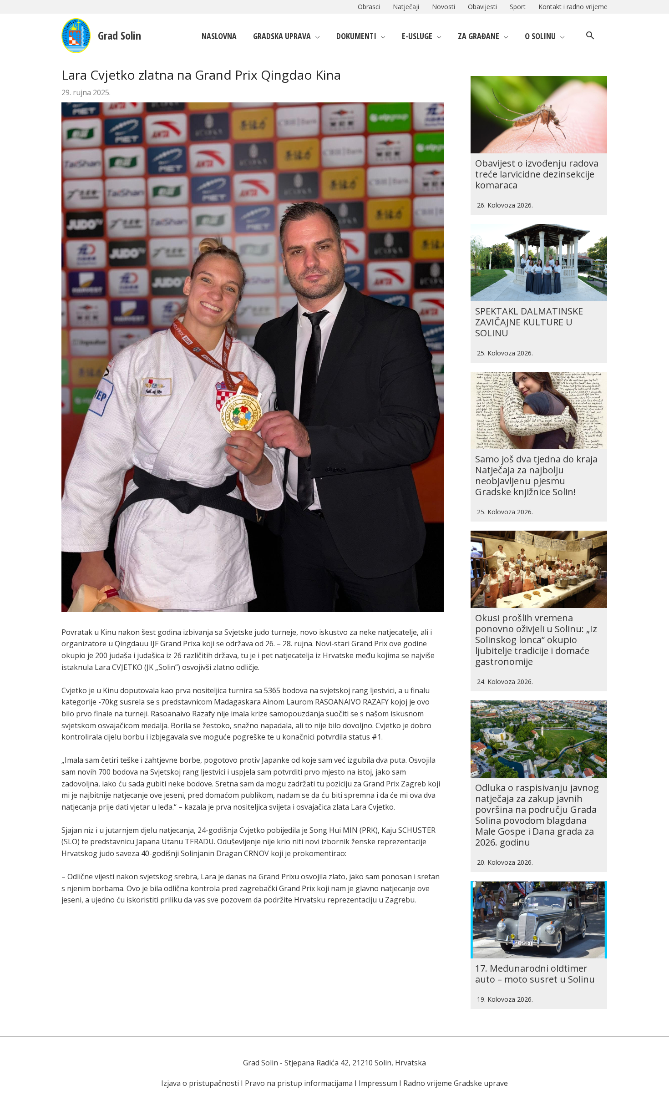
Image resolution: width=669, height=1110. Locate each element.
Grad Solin (119, 35)
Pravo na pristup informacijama (299, 1083)
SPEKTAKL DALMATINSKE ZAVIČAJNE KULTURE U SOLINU (529, 322)
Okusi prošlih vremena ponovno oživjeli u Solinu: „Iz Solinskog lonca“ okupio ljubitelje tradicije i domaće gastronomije (536, 640)
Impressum (378, 1083)
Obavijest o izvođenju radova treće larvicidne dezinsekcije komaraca (536, 174)
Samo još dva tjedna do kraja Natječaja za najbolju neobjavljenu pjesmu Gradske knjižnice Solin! (536, 475)
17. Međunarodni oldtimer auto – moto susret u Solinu (535, 973)
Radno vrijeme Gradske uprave (455, 1083)
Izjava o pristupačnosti (200, 1083)
